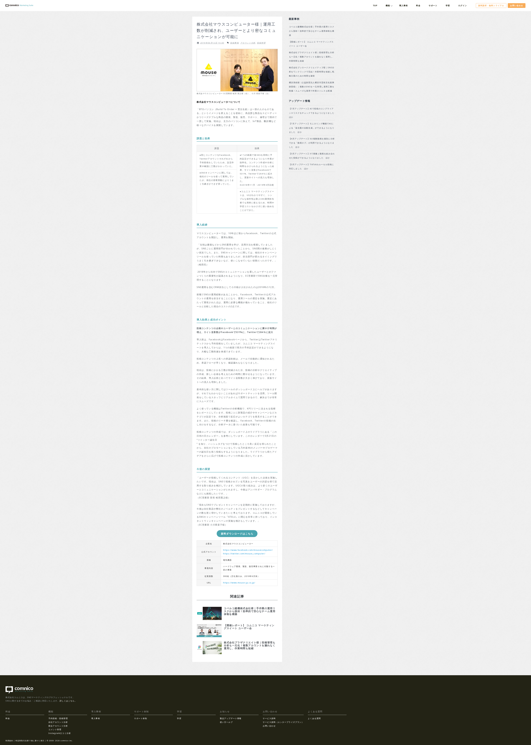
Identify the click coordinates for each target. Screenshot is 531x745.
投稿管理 (261, 43)
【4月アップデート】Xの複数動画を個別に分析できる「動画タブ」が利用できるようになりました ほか (312, 142)
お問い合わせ (516, 5)
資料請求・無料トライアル (491, 5)
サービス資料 (269, 718)
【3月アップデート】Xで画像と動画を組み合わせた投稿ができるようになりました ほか (312, 155)
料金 (418, 5)
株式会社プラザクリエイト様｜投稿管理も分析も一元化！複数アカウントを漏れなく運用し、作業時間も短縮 (311, 56)
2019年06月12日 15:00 (212, 43)
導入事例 (403, 5)
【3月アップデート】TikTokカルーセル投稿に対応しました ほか (311, 166)
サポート (433, 5)
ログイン (462, 5)
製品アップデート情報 (230, 718)
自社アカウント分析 (58, 722)
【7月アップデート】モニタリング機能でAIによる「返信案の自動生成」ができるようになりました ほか (311, 127)
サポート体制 (140, 718)
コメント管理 (54, 729)
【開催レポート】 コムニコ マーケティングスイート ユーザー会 (311, 43)
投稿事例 (234, 43)
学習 (448, 5)
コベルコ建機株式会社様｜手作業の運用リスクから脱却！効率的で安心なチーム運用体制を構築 (311, 30)
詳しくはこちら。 (68, 700)
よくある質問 (314, 718)
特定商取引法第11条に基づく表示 (29, 740)
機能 (388, 5)
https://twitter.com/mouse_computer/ (244, 553)
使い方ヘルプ (226, 722)
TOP (375, 5)
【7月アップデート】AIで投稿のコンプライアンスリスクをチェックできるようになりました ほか (312, 112)
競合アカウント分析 (58, 726)
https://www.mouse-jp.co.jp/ (239, 582)
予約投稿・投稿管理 (58, 718)
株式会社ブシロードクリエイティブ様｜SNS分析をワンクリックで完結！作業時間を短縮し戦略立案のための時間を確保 (311, 71)
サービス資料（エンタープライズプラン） (283, 722)
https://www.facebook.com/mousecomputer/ (248, 550)
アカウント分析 (247, 43)
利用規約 (9, 740)
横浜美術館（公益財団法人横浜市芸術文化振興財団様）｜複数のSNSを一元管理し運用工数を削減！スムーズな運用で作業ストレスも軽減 (311, 86)
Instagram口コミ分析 (59, 733)
